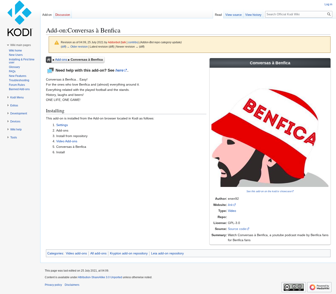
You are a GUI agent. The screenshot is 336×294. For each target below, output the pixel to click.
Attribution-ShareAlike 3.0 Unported (100, 277)
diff (63, 46)
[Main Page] (48, 59)
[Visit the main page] (20, 18)
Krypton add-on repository (129, 253)
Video (232, 211)
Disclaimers (72, 284)
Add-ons (61, 59)
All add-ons (98, 253)
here (119, 70)
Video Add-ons (66, 141)
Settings (62, 125)
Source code (237, 229)
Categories (55, 253)
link (230, 205)
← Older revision (77, 46)
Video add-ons (76, 253)
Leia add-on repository (167, 253)
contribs (133, 42)
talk (124, 42)
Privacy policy (53, 284)
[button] (20, 45)
